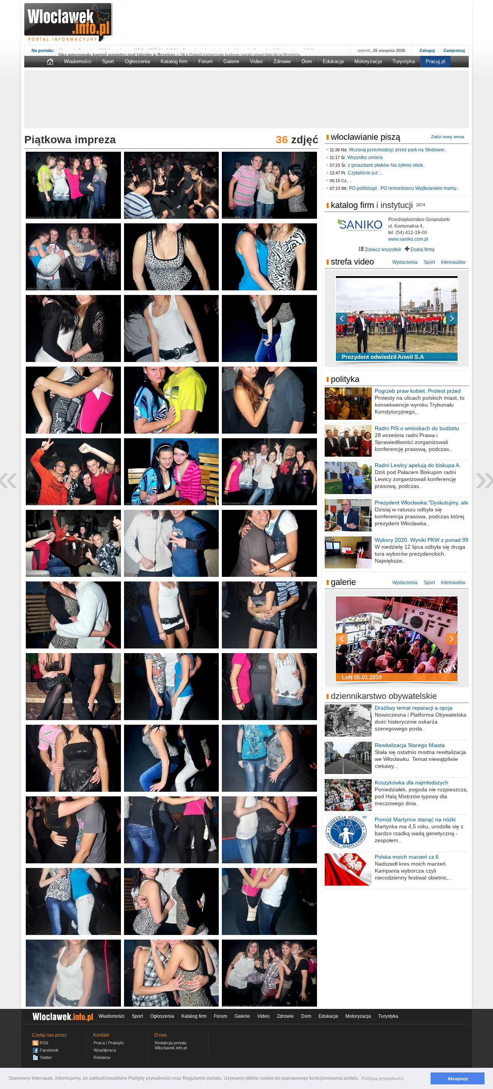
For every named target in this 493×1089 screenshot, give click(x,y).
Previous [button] (355, 318)
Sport (108, 61)
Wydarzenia (405, 262)
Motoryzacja (368, 61)
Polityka (345, 379)
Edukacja (333, 61)
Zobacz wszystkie (382, 249)
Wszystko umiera (365, 157)
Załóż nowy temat (447, 136)
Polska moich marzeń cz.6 (407, 857)
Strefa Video (352, 261)
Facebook (49, 1050)
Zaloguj (427, 50)
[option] (397, 318)
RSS (44, 1042)
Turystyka (403, 61)
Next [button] (438, 318)
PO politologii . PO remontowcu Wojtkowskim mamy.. (403, 188)
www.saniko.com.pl (408, 239)
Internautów (453, 262)
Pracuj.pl (435, 61)
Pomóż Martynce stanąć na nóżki (415, 819)
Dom (307, 61)
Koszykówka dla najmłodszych (411, 782)
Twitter (46, 1057)
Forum (205, 61)
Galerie (231, 61)
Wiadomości (77, 61)
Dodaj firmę (422, 249)
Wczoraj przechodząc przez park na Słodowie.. (398, 149)
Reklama (102, 1057)
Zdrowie (282, 61)
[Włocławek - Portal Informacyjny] (68, 22)
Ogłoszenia (137, 61)
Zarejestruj (454, 50)
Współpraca (105, 1050)
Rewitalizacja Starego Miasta (410, 745)
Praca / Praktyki (109, 1042)
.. (350, 180)
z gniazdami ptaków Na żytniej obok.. (386, 165)
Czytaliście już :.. (365, 173)
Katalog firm (174, 61)
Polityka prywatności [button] (382, 1078)
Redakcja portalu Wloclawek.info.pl (171, 1045)
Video (256, 61)
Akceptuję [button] (458, 1078)
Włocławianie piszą (365, 137)
